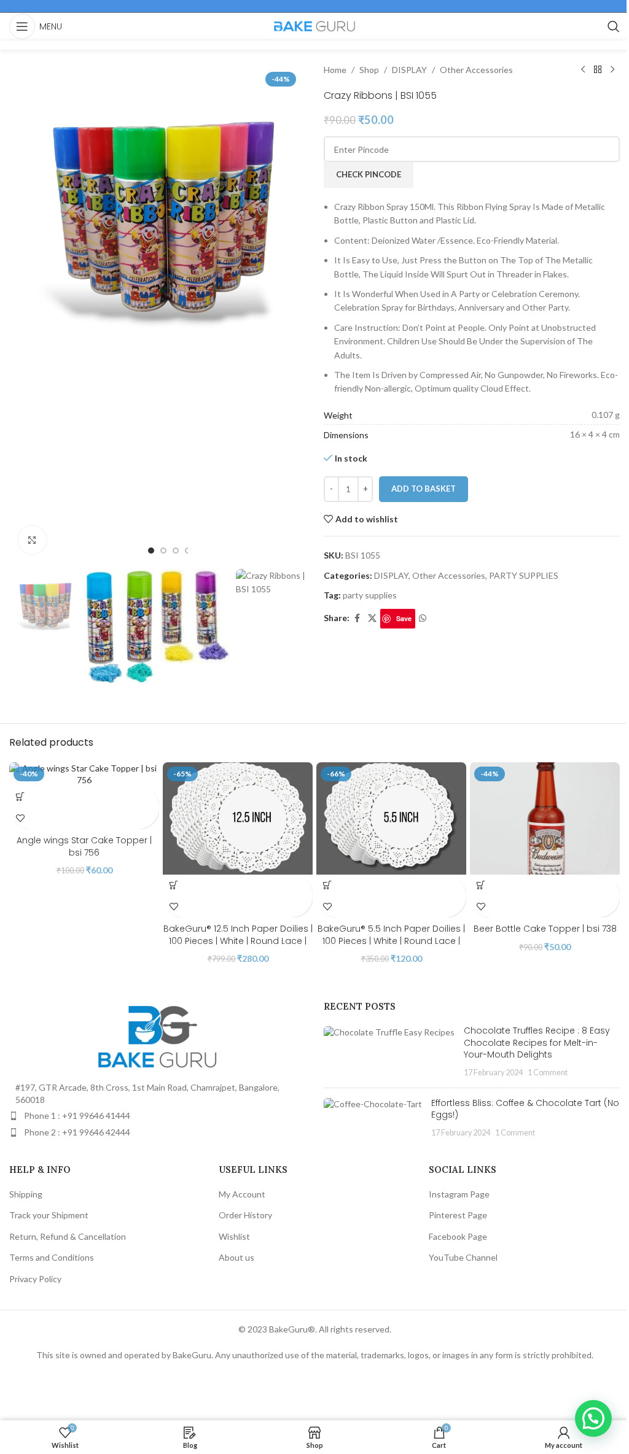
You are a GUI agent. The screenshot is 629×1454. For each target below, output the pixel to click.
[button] (20, 797)
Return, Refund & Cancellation (67, 1236)
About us (236, 1257)
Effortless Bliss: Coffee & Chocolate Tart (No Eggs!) (525, 1109)
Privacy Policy (35, 1279)
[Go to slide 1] (151, 550)
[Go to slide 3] (176, 550)
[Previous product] (583, 70)
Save (404, 618)
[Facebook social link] (357, 618)
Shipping (25, 1194)
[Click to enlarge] (32, 540)
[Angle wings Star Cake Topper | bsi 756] (84, 774)
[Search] (613, 26)
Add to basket (423, 488)
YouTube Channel (463, 1257)
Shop (369, 69)
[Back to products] (597, 70)
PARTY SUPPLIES (523, 575)
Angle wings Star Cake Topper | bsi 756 (84, 846)
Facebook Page (458, 1236)
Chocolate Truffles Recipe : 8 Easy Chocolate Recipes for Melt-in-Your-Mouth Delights (537, 1042)
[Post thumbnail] (389, 1051)
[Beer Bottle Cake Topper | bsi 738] (545, 818)
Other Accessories (476, 69)
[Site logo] (314, 25)
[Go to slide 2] (163, 550)
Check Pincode (368, 174)
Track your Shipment (48, 1215)
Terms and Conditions (51, 1257)
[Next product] (612, 70)
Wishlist (234, 1236)
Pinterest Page (458, 1215)
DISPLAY (409, 69)
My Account (242, 1194)
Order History (245, 1215)
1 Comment (548, 1072)
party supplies (370, 595)
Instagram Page (459, 1194)
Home (335, 69)
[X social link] (372, 618)
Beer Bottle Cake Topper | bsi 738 (545, 928)
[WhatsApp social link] (422, 618)
